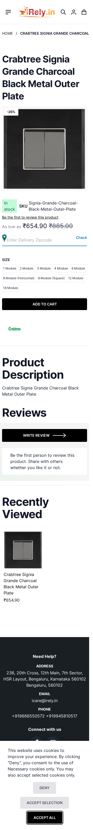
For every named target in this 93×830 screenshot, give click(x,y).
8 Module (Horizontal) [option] (18, 278)
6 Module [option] (78, 268)
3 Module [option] (44, 268)
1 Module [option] (9, 268)
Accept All (45, 817)
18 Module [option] (10, 288)
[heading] (44, 368)
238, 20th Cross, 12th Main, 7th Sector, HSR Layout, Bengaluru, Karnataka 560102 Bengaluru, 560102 (44, 679)
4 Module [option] (61, 268)
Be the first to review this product (30, 217)
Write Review (36, 435)
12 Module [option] (75, 278)
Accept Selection (45, 802)
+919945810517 (61, 716)
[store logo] (36, 12)
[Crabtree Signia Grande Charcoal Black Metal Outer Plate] (23, 549)
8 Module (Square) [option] (51, 278)
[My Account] (74, 12)
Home (7, 33)
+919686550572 (29, 716)
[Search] (63, 12)
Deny (45, 788)
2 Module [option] (26, 268)
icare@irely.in (45, 700)
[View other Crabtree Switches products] (14, 328)
